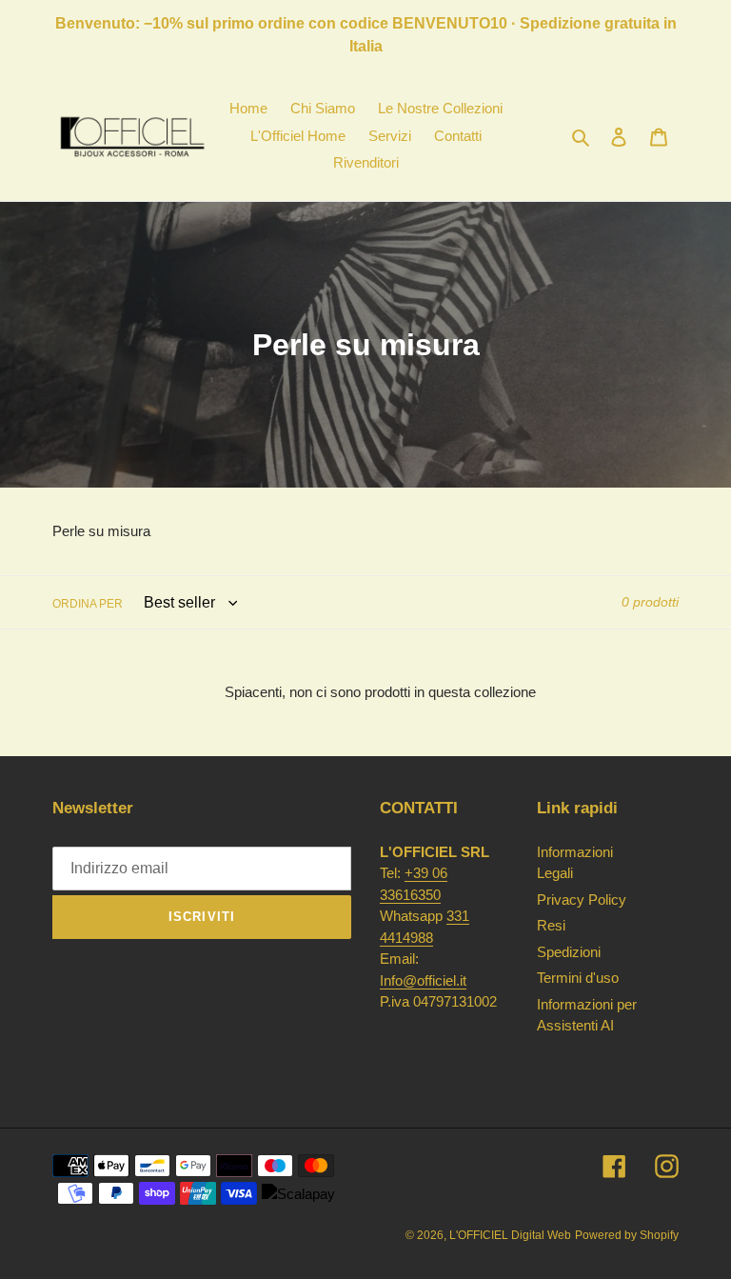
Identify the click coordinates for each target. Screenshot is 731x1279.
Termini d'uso (578, 977)
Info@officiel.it (423, 980)
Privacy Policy (581, 899)
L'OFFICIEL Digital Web (510, 1235)
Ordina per (87, 603)
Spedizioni (569, 952)
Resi (551, 925)
